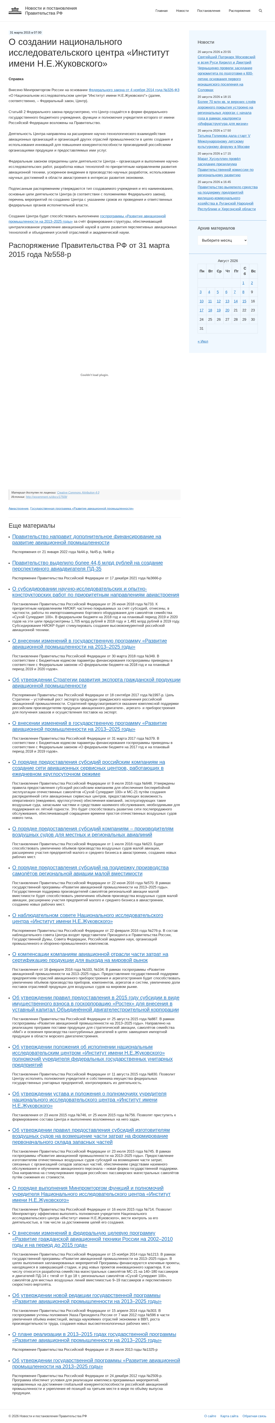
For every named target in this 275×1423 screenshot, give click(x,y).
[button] (260, 10)
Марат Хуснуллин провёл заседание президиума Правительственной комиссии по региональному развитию (226, 167)
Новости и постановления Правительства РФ (51, 10)
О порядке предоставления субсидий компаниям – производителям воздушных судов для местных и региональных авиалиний (93, 831)
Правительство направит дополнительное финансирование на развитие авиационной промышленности (86, 539)
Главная (162, 10)
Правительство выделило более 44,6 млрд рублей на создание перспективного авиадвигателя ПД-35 (87, 566)
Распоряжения (239, 10)
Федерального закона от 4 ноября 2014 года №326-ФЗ (134, 90)
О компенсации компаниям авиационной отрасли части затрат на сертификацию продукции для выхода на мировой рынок (90, 957)
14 (236, 301)
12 (219, 301)
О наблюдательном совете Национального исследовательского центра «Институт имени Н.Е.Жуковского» (87, 918)
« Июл (203, 341)
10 (201, 301)
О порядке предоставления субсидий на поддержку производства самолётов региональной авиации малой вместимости (90, 870)
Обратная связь (254, 1416)
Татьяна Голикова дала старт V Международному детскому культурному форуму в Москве (224, 141)
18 (210, 310)
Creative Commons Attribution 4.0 (78, 492)
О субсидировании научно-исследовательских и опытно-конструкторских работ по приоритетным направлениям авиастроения (95, 592)
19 (219, 310)
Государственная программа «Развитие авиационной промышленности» (82, 508)
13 (227, 301)
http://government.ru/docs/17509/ (46, 496)
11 (210, 301)
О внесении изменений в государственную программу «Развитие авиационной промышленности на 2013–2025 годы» (89, 644)
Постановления (208, 10)
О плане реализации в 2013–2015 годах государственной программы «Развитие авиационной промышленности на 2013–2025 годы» (94, 1337)
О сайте (210, 1416)
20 (227, 310)
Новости (182, 10)
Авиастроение (19, 508)
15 (244, 301)
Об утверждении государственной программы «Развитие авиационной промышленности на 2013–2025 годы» (96, 1363)
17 (201, 310)
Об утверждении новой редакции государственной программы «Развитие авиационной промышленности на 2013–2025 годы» (87, 1298)
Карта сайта (229, 1416)
